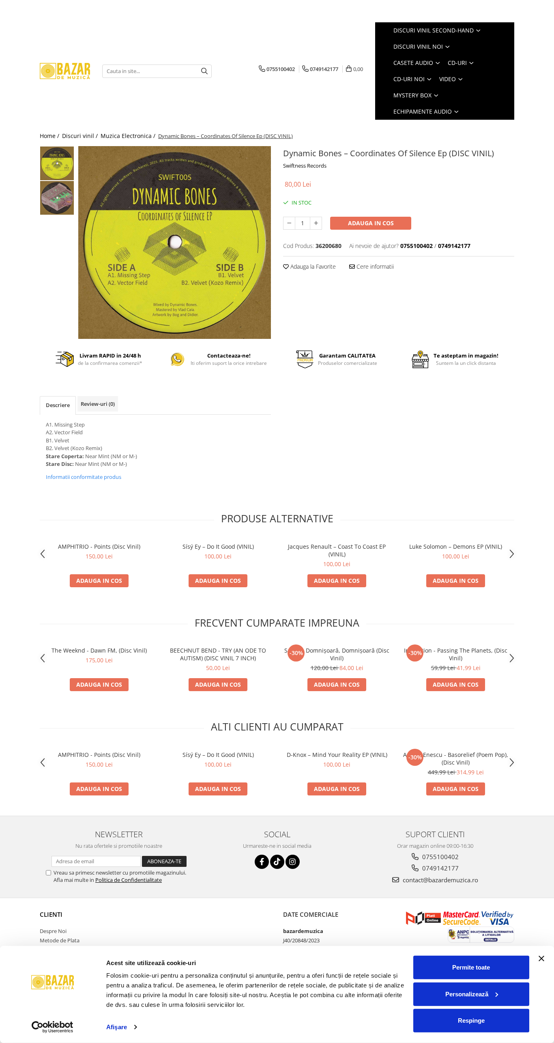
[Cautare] (204, 71)
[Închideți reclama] (541, 958)
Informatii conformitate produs (83, 477)
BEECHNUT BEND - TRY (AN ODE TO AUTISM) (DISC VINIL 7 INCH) (218, 654)
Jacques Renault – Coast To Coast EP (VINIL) (337, 550)
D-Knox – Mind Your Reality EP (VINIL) (337, 755)
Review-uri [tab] (98, 403)
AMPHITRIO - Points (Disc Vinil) (99, 546)
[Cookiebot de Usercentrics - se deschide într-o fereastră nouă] (52, 1027)
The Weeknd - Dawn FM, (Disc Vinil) (99, 650)
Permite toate (471, 967)
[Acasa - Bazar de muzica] (65, 71)
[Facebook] (262, 862)
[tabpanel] (174, 242)
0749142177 (440, 868)
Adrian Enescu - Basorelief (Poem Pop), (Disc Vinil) (455, 758)
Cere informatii (374, 266)
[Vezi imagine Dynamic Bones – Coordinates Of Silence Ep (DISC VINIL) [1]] (57, 198)
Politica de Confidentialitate (128, 880)
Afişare (116, 1027)
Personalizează (466, 993)
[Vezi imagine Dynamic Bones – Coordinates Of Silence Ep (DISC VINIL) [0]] (57, 163)
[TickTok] (277, 862)
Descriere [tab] (58, 405)
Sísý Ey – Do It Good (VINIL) (218, 546)
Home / (50, 136)
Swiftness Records (304, 165)
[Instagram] (293, 862)
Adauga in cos (371, 223)
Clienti (51, 914)
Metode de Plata (59, 940)
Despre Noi (53, 931)
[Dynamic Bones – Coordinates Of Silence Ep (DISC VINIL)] (174, 242)
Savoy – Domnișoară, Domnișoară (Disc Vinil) (336, 654)
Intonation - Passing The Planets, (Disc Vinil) (455, 654)
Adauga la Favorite (312, 266)
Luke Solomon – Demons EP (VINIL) (455, 546)
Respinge (471, 1020)
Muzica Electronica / (129, 136)
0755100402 (440, 857)
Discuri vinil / (80, 136)
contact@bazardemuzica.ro (439, 880)
